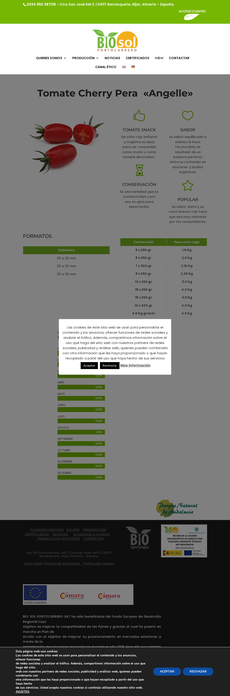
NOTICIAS (112, 58)
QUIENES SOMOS (49, 58)
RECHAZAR (198, 671)
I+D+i (159, 58)
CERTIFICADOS (137, 58)
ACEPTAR (167, 671)
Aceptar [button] (89, 365)
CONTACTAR (179, 58)
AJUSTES (22, 692)
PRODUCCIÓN (83, 58)
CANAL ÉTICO (105, 67)
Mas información (135, 365)
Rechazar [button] (110, 365)
